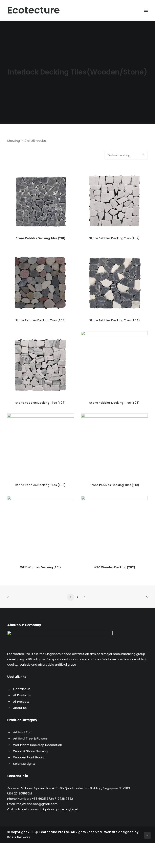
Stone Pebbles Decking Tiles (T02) (114, 238)
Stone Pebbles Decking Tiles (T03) (40, 320)
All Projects (21, 701)
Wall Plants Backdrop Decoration (37, 745)
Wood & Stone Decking (30, 751)
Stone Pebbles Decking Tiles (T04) (114, 320)
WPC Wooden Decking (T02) (114, 567)
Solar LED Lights (24, 763)
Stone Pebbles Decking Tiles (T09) (40, 485)
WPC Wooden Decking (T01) (40, 567)
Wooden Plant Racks (28, 757)
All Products (22, 695)
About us (20, 708)
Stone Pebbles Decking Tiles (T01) (40, 238)
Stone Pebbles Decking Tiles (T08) (114, 403)
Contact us (21, 689)
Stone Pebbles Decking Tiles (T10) (114, 485)
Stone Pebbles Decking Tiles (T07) (40, 403)
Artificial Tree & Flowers (30, 738)
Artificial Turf (22, 732)
